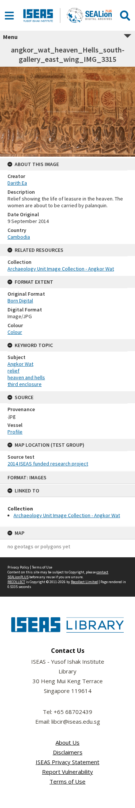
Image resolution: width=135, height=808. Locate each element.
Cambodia (19, 236)
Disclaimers (67, 752)
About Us (68, 742)
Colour (15, 332)
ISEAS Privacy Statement (67, 762)
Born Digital (20, 300)
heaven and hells (26, 377)
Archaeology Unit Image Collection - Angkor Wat (67, 515)
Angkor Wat (20, 364)
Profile (15, 431)
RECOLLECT (16, 581)
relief (14, 370)
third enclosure (25, 384)
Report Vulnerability (67, 771)
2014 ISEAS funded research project (48, 463)
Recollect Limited (84, 581)
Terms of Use (42, 567)
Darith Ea (17, 183)
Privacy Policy (18, 567)
